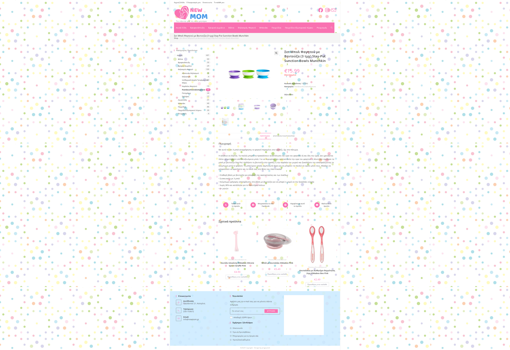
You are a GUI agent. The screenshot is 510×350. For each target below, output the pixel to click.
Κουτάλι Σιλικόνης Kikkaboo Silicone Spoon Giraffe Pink (237, 264)
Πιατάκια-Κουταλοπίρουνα (305, 86)
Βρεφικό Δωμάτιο (185, 66)
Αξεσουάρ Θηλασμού (190, 73)
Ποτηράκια (186, 93)
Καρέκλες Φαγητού (189, 86)
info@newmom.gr (191, 319)
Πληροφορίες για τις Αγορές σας (245, 336)
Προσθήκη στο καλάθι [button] (237, 277)
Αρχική (179, 55)
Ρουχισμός (182, 113)
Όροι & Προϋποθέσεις (241, 332)
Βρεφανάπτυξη (184, 62)
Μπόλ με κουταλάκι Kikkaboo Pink (277, 263)
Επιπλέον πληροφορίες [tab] (284, 136)
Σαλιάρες (185, 96)
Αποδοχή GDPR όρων (242, 317)
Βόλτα (180, 59)
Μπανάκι (181, 103)
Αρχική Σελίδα (179, 2)
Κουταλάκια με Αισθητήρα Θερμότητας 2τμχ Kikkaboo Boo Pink (317, 272)
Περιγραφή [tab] (265, 136)
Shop (176, 38)
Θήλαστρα (186, 76)
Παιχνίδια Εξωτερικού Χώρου (189, 110)
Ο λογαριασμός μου (193, 2)
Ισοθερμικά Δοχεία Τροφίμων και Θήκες (195, 81)
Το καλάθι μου (219, 2)
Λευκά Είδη (182, 100)
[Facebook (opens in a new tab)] (320, 10)
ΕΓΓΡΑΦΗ (271, 311)
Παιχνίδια (182, 107)
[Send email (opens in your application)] (333, 10)
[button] (276, 53)
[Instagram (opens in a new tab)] (327, 10)
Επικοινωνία (207, 2)
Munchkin (288, 94)
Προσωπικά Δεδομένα (241, 340)
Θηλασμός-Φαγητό (185, 69)
